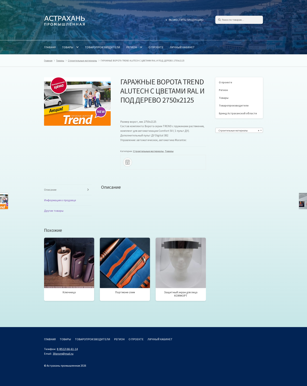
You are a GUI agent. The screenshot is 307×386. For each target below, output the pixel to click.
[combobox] (239, 130)
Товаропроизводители (102, 47)
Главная (50, 47)
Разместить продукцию (186, 20)
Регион (131, 47)
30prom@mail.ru (63, 353)
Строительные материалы (82, 60)
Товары (67, 47)
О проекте (156, 47)
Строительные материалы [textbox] (238, 130)
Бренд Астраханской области (238, 113)
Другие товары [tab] (53, 210)
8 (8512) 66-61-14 (67, 349)
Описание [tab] (50, 189)
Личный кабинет (182, 47)
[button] (104, 83)
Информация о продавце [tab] (60, 200)
